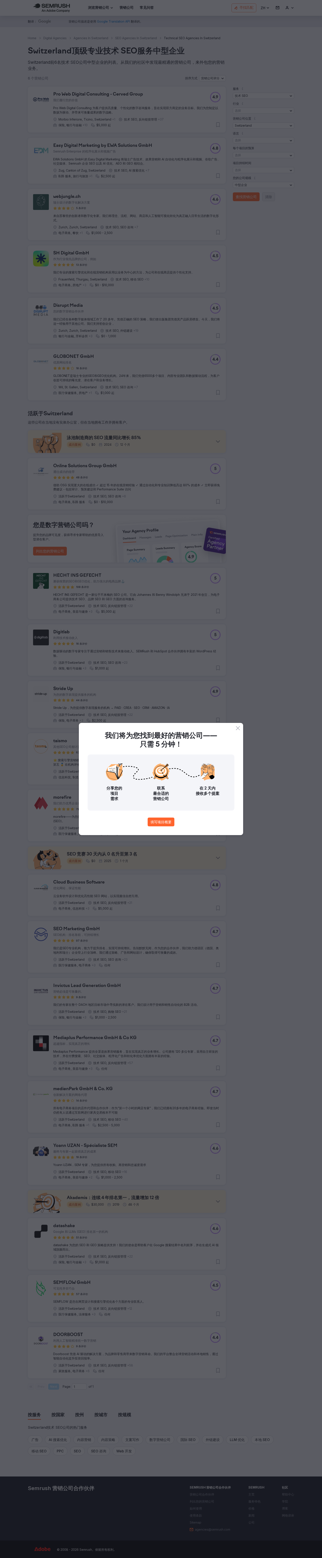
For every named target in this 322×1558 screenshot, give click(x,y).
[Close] (238, 728)
